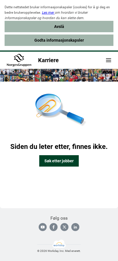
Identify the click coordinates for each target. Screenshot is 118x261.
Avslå (59, 26)
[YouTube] (43, 227)
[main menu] (108, 60)
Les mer (48, 13)
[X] (64, 227)
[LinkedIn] (75, 227)
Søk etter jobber (59, 161)
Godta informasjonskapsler (59, 40)
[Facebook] (54, 227)
